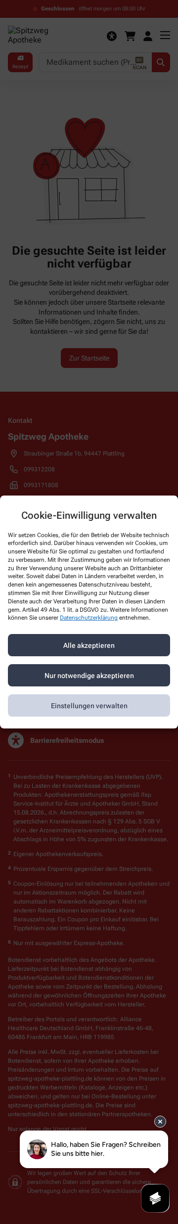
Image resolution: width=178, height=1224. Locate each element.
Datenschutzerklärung (89, 618)
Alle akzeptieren (89, 645)
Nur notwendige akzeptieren (89, 676)
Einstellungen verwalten (89, 706)
